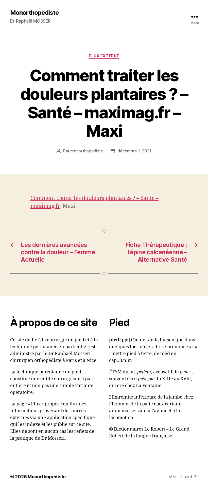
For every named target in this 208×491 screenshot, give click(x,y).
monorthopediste (86, 150)
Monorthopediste (34, 13)
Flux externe (104, 56)
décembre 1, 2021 (134, 150)
